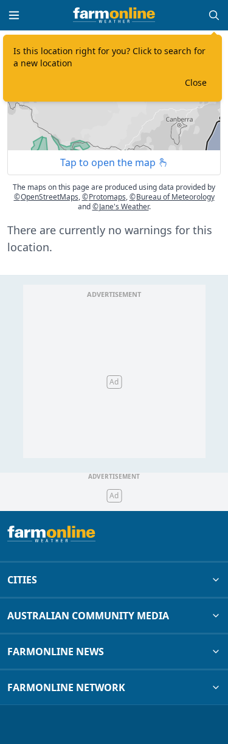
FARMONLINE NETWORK (66, 687)
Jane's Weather (120, 206)
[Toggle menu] (14, 15)
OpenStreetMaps (46, 197)
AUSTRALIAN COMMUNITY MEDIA (88, 615)
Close (196, 82)
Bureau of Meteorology (172, 197)
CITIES (22, 579)
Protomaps (104, 197)
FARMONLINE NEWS (55, 651)
